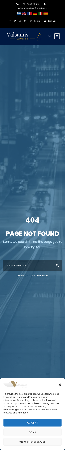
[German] (35, 13)
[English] (24, 13)
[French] (29, 13)
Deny (32, 432)
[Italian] (40, 13)
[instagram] (25, 20)
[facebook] (10, 20)
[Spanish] (46, 13)
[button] (60, 384)
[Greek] (19, 13)
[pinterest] (15, 20)
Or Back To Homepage (32, 275)
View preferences (32, 442)
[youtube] (20, 20)
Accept (32, 422)
